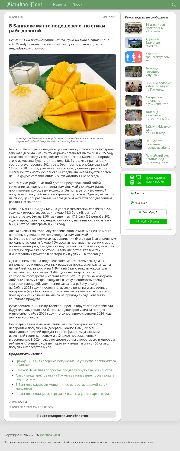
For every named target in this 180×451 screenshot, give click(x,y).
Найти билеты (150, 221)
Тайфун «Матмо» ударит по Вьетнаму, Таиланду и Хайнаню (158, 130)
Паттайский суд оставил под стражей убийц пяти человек (157, 159)
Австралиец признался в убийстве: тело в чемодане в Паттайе (158, 101)
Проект (78, 4)
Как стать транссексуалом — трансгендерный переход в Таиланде (158, 57)
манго (37, 407)
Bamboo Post (24, 5)
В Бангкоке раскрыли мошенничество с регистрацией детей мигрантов (61, 386)
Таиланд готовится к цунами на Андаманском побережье (158, 72)
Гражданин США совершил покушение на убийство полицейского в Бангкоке (66, 363)
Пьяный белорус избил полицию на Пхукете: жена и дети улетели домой (158, 86)
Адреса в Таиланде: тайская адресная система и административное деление (158, 42)
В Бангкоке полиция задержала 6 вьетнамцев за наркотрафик (63, 394)
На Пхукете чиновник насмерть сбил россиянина (157, 144)
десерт (28, 407)
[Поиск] (174, 4)
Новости (59, 4)
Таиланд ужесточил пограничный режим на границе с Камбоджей (156, 115)
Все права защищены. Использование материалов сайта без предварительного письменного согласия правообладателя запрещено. (79, 442)
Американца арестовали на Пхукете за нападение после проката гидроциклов (65, 377)
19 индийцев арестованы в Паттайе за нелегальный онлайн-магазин (158, 28)
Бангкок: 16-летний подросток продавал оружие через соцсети (64, 370)
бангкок (17, 16)
